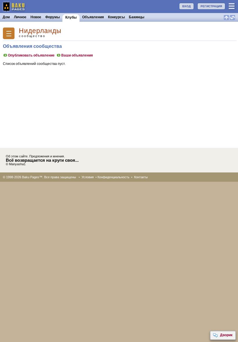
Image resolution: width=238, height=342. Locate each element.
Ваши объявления (77, 55)
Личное (20, 17)
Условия (88, 177)
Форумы (52, 17)
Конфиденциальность (113, 177)
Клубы (71, 17)
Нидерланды (40, 31)
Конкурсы (116, 17)
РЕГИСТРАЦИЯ (211, 6)
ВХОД (186, 6)
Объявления (93, 17)
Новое (35, 17)
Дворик (226, 335)
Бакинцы (136, 17)
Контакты (141, 177)
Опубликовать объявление (31, 55)
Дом (6, 17)
